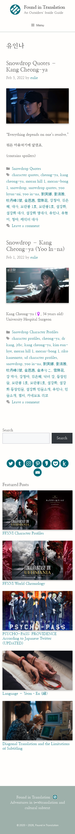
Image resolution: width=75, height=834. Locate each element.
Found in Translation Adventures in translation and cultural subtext (37, 803)
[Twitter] (11, 463)
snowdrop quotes (42, 188)
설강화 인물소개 (38, 389)
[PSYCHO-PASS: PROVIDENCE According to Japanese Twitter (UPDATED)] (37, 629)
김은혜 (36, 377)
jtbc (19, 345)
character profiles (26, 338)
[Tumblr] (20, 463)
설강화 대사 (15, 213)
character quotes (25, 175)
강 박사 (11, 377)
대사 (15, 206)
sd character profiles (40, 357)
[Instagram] (29, 463)
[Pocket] (55, 463)
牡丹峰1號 (14, 200)
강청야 (55, 200)
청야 (15, 219)
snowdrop (18, 188)
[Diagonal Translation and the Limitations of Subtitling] (37, 739)
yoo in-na (31, 194)
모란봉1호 (46, 206)
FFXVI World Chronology (23, 584)
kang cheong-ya (37, 345)
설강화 (61, 206)
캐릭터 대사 (29, 219)
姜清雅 (59, 194)
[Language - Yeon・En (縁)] (37, 689)
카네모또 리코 (37, 395)
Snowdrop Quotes (26, 168)
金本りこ (44, 370)
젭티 (21, 395)
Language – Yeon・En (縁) (25, 694)
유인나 (54, 213)
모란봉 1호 (28, 206)
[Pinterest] (38, 463)
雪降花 (42, 200)
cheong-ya (49, 175)
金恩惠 (29, 200)
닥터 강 (49, 377)
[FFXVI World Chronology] (37, 579)
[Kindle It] (64, 463)
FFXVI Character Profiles (23, 533)
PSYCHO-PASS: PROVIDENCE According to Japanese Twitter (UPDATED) (29, 638)
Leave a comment (26, 226)
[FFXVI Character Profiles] (37, 529)
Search (7, 430)
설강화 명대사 (36, 213)
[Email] (38, 472)
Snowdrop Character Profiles (35, 332)
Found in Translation (44, 7)
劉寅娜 (46, 194)
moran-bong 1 (47, 351)
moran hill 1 (35, 181)
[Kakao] (46, 463)
